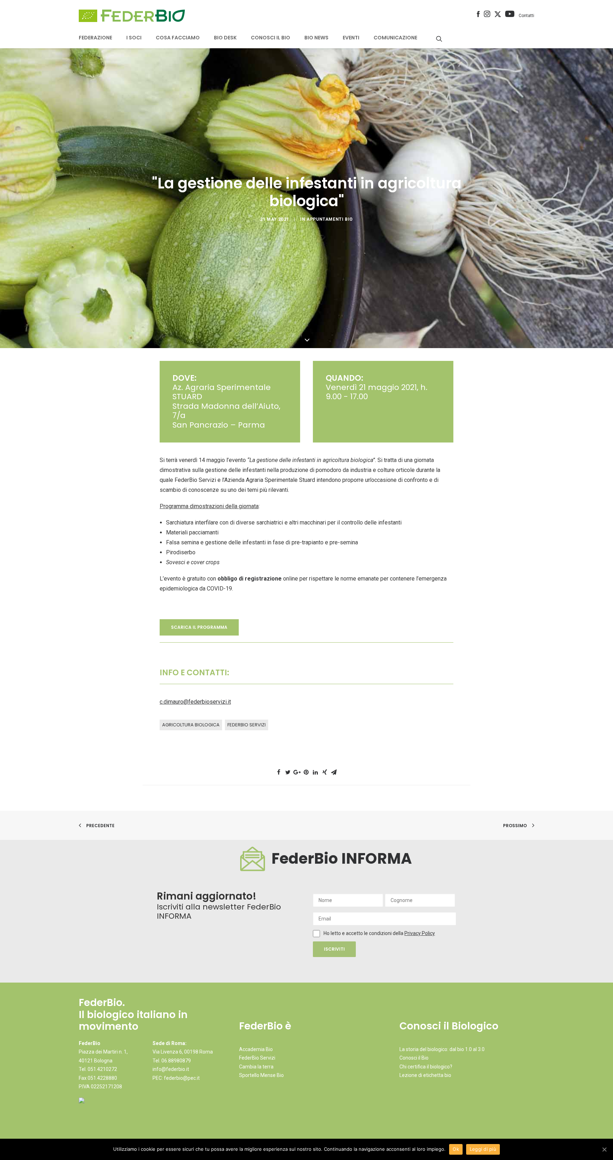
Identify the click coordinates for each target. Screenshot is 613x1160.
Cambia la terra (256, 1067)
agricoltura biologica (191, 724)
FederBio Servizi (246, 724)
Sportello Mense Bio (261, 1075)
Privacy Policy (419, 933)
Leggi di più (483, 1149)
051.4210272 (102, 1069)
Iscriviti (334, 949)
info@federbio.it (171, 1069)
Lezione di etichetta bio (425, 1075)
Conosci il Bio (414, 1058)
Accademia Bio (256, 1049)
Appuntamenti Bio (329, 219)
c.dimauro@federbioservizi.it (195, 701)
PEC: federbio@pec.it (176, 1078)
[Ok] (604, 1149)
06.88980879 (176, 1060)
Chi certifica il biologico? (425, 1067)
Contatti (526, 15)
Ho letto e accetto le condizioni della (364, 933)
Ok (456, 1149)
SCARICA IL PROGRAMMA (199, 627)
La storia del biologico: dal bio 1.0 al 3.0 (442, 1049)
